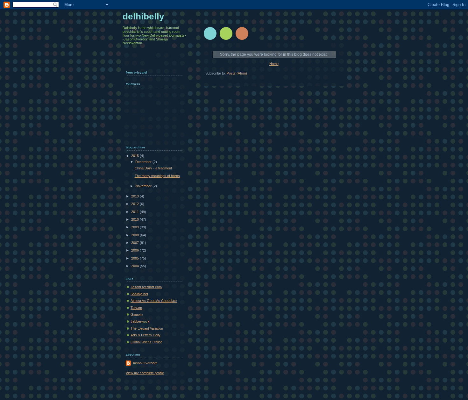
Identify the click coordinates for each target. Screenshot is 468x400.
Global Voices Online (146, 342)
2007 (135, 243)
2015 (135, 156)
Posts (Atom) (237, 73)
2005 (135, 258)
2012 (135, 204)
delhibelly (143, 16)
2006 (135, 250)
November (143, 186)
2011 (135, 212)
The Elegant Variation (147, 328)
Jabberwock (140, 321)
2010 (135, 219)
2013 (135, 196)
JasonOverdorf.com (146, 287)
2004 (135, 266)
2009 (135, 227)
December (143, 162)
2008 (135, 235)
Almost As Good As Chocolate (154, 301)
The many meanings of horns (157, 176)
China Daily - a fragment (153, 168)
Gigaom (137, 314)
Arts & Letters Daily (145, 335)
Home (274, 64)
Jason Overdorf (144, 363)
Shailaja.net (139, 294)
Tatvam (136, 308)
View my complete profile (145, 373)
